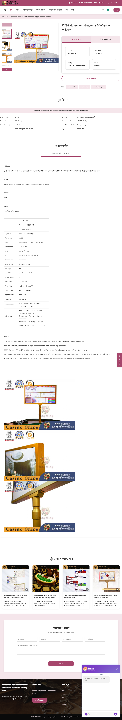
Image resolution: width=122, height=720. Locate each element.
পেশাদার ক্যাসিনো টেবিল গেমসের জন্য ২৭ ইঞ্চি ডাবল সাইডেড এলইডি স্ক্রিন (105, 596)
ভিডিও (17, 10)
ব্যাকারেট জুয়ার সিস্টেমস (16, 17)
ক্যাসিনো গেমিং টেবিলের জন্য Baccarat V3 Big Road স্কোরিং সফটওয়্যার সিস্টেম (15, 596)
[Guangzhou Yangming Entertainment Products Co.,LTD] (10, 2)
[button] (7, 69)
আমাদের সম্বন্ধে (27, 10)
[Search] (103, 10)
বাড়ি (5, 10)
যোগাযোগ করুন (65, 701)
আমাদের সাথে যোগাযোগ (55, 10)
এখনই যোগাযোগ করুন (15, 605)
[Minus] (117, 669)
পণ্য (11, 10)
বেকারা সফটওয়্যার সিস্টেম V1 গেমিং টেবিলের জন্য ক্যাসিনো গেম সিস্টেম (75, 596)
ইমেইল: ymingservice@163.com (110, 3)
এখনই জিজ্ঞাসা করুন (91, 78)
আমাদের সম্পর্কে (65, 694)
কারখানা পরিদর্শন (40, 10)
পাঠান (61, 664)
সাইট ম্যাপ (64, 704)
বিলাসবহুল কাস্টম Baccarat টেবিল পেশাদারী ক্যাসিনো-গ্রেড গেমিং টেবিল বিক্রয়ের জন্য (45, 596)
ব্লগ (72, 10)
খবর (66, 10)
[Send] (115, 714)
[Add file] (86, 714)
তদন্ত (116, 10)
